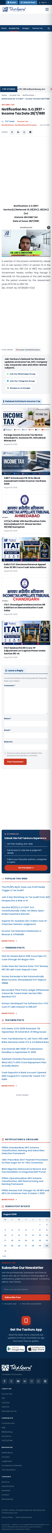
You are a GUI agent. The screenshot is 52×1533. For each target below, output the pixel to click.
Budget (25, 28)
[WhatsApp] (38, 1381)
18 (12, 1240)
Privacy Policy (7, 1517)
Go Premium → (26, 867)
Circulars (6, 1457)
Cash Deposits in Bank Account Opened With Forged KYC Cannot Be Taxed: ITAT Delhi (24, 1076)
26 (19, 1245)
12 (19, 1235)
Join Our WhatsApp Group (22, 374)
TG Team (10, 121)
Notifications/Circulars (26, 125)
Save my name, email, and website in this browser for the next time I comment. (24, 754)
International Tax (9, 1411)
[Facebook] (4, 1381)
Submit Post (29, 2)
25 (12, 1245)
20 (26, 1240)
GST (3, 1398)
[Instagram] (31, 1381)
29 (40, 1245)
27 (26, 1245)
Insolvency (6, 1436)
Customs (6, 1402)
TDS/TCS (5, 1407)
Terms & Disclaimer (24, 1517)
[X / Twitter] (11, 1381)
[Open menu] (47, 9)
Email (7, 730)
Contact (5, 1494)
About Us (6, 1482)
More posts (8, 941)
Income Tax (14, 28)
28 (33, 1245)
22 (40, 1240)
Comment (9, 685)
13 (26, 1235)
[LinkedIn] (25, 1381)
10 (5, 1235)
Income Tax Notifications (28, 350)
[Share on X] (12, 132)
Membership (7, 1499)
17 (5, 1240)
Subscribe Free (13, 1297)
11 (12, 1235)
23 (47, 1240)
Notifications (28, 95)
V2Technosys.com (9, 1513)
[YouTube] (18, 1381)
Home (3, 28)
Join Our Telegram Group (22, 381)
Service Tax (37, 28)
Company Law (8, 1423)
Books (13, 2)
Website (8, 741)
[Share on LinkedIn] (18, 132)
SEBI (3, 1427)
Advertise (6, 1490)
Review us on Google (20, 388)
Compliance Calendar (12, 1465)
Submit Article (8, 1486)
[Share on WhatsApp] (24, 132)
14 (33, 1235)
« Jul (4, 1256)
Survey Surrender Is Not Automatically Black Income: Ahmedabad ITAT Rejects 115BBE (24, 980)
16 (47, 1235)
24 (5, 1245)
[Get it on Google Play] (16, 1349)
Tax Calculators (9, 1469)
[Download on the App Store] (36, 1349)
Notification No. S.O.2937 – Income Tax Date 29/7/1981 (23, 111)
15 (40, 1235)
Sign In (44, 2)
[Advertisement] (26, 59)
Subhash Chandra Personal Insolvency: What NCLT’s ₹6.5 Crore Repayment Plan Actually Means (24, 1062)
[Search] (48, 28)
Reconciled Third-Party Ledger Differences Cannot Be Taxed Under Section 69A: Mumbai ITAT (25, 993)
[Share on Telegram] (30, 132)
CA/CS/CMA (7, 1440)
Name (7, 718)
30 (47, 1245)
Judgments (7, 1461)
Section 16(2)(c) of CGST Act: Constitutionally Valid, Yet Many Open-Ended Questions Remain (23, 911)
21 (33, 1240)
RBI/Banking (7, 1432)
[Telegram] (45, 1381)
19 (19, 1240)
